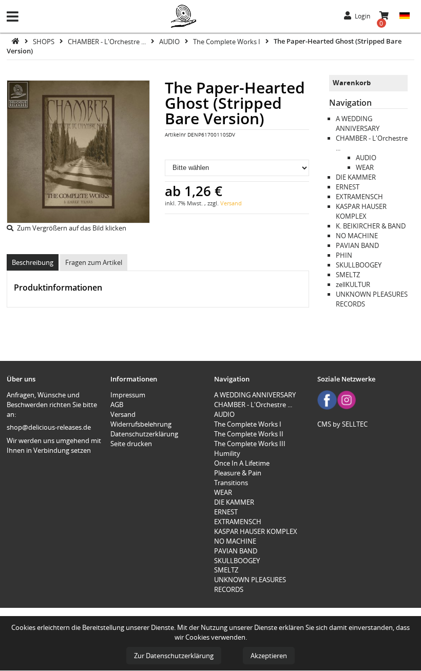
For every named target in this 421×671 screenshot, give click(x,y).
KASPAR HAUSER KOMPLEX (361, 211)
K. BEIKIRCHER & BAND (371, 226)
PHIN (344, 255)
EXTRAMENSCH (359, 196)
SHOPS (44, 41)
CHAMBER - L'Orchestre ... (107, 41)
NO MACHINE (357, 235)
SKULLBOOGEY (358, 265)
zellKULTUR (353, 284)
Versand (231, 203)
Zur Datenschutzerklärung (174, 655)
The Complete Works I (227, 41)
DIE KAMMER (356, 177)
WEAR (365, 167)
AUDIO (170, 41)
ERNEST (347, 186)
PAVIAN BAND (357, 245)
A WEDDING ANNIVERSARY (357, 123)
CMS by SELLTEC (342, 424)
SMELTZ (348, 274)
